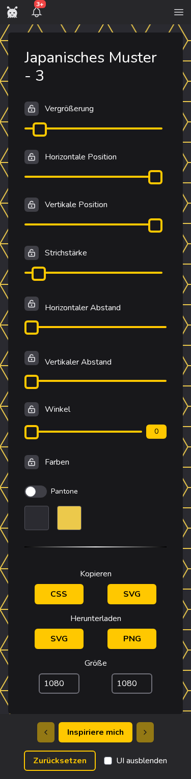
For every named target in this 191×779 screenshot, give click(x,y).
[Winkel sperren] (31, 409)
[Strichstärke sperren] (31, 253)
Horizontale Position (81, 157)
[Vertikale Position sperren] (31, 205)
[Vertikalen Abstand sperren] (31, 358)
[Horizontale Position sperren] (31, 157)
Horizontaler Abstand (83, 307)
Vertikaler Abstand (78, 362)
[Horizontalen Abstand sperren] (31, 304)
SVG (132, 594)
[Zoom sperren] (31, 109)
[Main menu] (179, 12)
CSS (58, 594)
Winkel (57, 409)
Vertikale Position (76, 204)
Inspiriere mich (95, 732)
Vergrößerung (69, 108)
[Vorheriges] (45, 732)
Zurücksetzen (60, 760)
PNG (132, 638)
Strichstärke (66, 252)
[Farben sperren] (31, 462)
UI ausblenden (141, 760)
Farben (57, 462)
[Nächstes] (145, 732)
